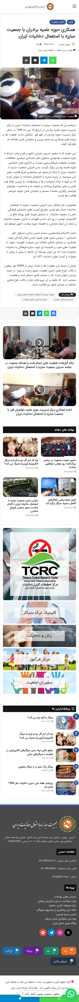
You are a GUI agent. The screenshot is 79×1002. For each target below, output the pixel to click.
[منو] (74, 8)
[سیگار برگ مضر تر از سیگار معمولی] (66, 772)
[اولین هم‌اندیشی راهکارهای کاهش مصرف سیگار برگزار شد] (58, 486)
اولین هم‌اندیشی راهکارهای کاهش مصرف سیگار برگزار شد (61, 501)
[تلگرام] (44, 60)
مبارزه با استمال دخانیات (63, 299)
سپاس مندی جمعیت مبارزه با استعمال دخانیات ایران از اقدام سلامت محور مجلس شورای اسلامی (22, 506)
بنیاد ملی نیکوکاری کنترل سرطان (60, 919)
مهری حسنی (64, 44)
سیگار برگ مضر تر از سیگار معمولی (35, 767)
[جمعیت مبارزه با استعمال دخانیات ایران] (39, 7)
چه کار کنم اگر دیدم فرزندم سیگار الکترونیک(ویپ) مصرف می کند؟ (21, 462)
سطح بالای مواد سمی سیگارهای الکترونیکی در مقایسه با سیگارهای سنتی (29, 752)
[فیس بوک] (53, 313)
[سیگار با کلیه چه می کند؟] (66, 723)
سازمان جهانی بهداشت (65, 897)
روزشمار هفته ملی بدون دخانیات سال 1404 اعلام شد (30, 785)
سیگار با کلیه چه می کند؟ (40, 718)
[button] (70, 993)
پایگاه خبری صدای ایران (64, 923)
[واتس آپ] (52, 60)
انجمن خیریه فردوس (66, 914)
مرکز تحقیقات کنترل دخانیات (62, 905)
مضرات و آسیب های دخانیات (35, 299)
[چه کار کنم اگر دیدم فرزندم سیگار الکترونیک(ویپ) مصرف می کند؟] (20, 447)
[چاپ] (26, 60)
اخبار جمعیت (57, 22)
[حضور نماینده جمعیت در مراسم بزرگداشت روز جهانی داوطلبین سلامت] (58, 447)
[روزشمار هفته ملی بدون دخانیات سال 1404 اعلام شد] (66, 788)
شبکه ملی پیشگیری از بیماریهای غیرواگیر (56, 910)
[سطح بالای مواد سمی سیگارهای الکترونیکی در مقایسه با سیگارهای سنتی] (66, 755)
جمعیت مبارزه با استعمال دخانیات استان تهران (36, 294)
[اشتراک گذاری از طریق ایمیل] (35, 60)
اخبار (71, 22)
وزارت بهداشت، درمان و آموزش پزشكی (57, 901)
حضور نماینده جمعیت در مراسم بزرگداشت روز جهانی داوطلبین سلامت (60, 463)
